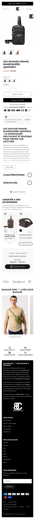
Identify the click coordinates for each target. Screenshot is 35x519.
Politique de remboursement (10, 506)
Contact (27, 506)
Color (6, 77)
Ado (4, 451)
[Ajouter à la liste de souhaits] (5, 214)
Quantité (6, 84)
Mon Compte (7, 420)
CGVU (4, 502)
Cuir (4, 448)
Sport (4, 454)
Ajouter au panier (17, 94)
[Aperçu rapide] (15, 230)
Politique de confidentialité (9, 504)
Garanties (21, 506)
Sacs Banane (7, 429)
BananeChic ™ (10, 514)
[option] (17, 30)
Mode (5, 462)
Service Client (7, 426)
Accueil (5, 59)
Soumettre (9, 486)
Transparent (6, 459)
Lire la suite (9, 167)
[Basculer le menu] (4, 9)
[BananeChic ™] (17, 9)
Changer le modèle (26, 243)
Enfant (5, 456)
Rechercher (6, 432)
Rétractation (6, 509)
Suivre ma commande (9, 423)
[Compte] (27, 9)
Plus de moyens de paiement (17, 104)
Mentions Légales (12, 502)
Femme (5, 445)
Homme (5, 442)
